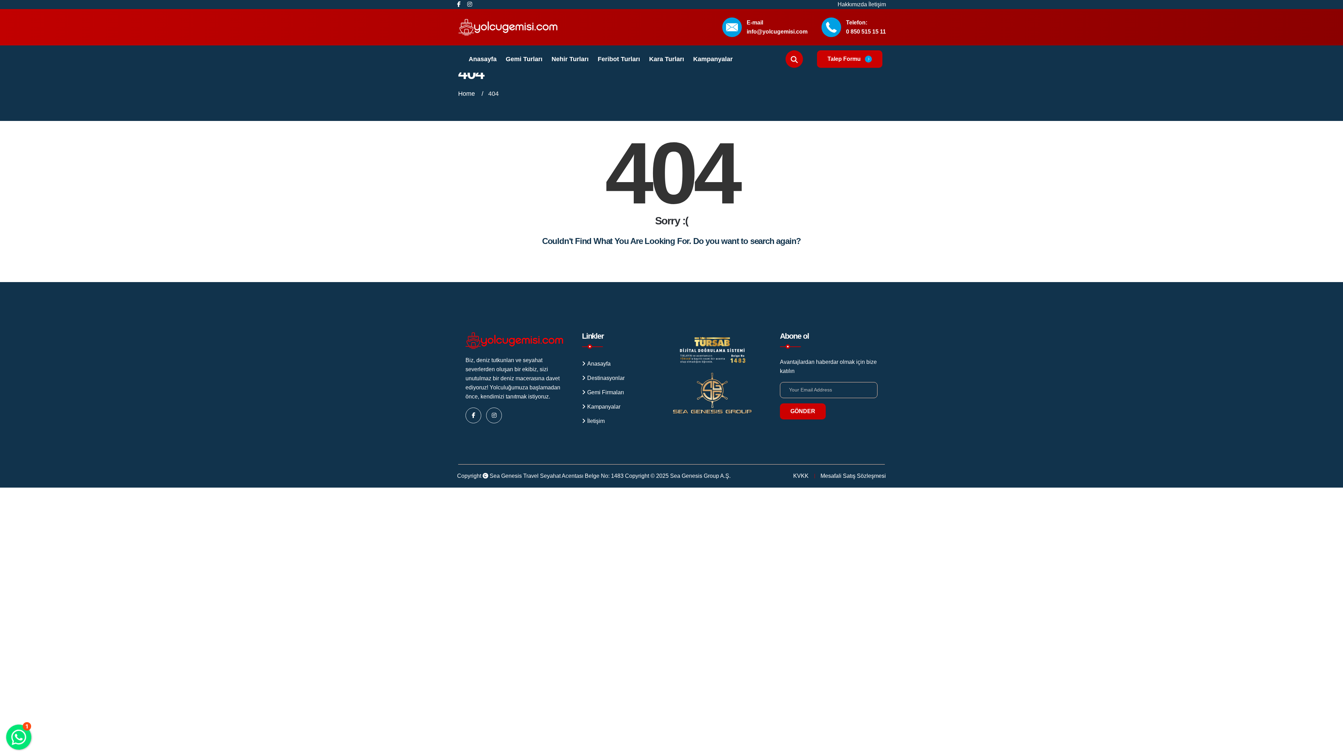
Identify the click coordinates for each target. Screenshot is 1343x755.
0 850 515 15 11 (866, 32)
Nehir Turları (570, 59)
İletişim (877, 4)
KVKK (801, 476)
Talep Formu (844, 59)
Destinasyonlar (606, 378)
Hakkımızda (853, 4)
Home (467, 93)
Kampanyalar (713, 59)
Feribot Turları (619, 59)
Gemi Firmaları (605, 392)
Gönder (802, 411)
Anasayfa (483, 59)
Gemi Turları (524, 59)
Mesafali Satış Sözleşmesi (853, 476)
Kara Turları (666, 59)
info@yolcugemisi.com (777, 32)
